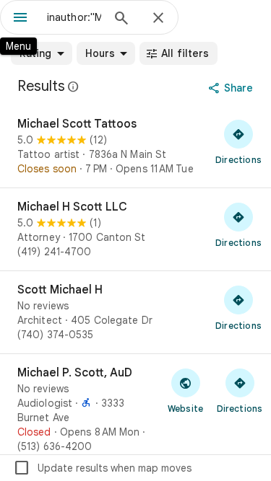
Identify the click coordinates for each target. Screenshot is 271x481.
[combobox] (74, 17)
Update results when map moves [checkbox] (102, 468)
